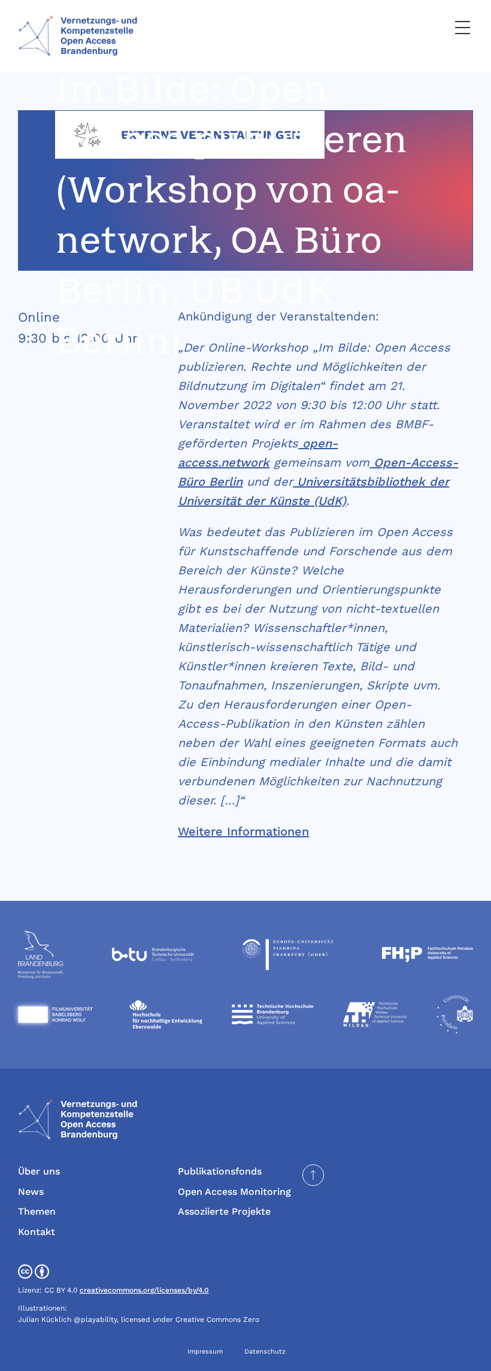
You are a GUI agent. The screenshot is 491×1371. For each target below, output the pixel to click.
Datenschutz (265, 1351)
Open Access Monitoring (234, 1191)
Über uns (39, 1171)
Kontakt (36, 1231)
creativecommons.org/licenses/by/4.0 (144, 1290)
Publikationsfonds (220, 1171)
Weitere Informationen (243, 831)
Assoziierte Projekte (224, 1211)
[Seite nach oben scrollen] (313, 1175)
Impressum (205, 1351)
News (31, 1191)
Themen (37, 1211)
